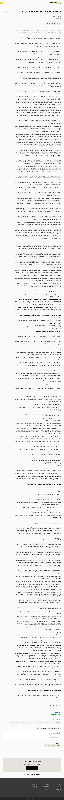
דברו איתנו (22, 2)
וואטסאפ (33, 788)
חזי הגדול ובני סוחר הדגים (26, 722)
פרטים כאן (26, 775)
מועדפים (10, 2)
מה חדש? (59, 786)
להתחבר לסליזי (55, 746)
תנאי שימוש (58, 791)
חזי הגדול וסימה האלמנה (14, 722)
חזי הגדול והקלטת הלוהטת (38, 722)
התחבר (6, 2)
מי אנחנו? (32, 2)
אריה (56, 20)
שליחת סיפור (17, 2)
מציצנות (48, 23)
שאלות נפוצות (27, 2)
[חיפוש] (14, 3)
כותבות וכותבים (42, 2)
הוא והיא (58, 23)
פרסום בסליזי (58, 794)
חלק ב (52, 700)
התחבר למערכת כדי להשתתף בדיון (55, 736)
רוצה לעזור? (58, 789)
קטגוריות (47, 2)
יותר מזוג (53, 23)
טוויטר (34, 786)
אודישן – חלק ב (57, 722)
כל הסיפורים (37, 2)
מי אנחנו (59, 784)
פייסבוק (33, 784)
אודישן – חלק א (48, 722)
